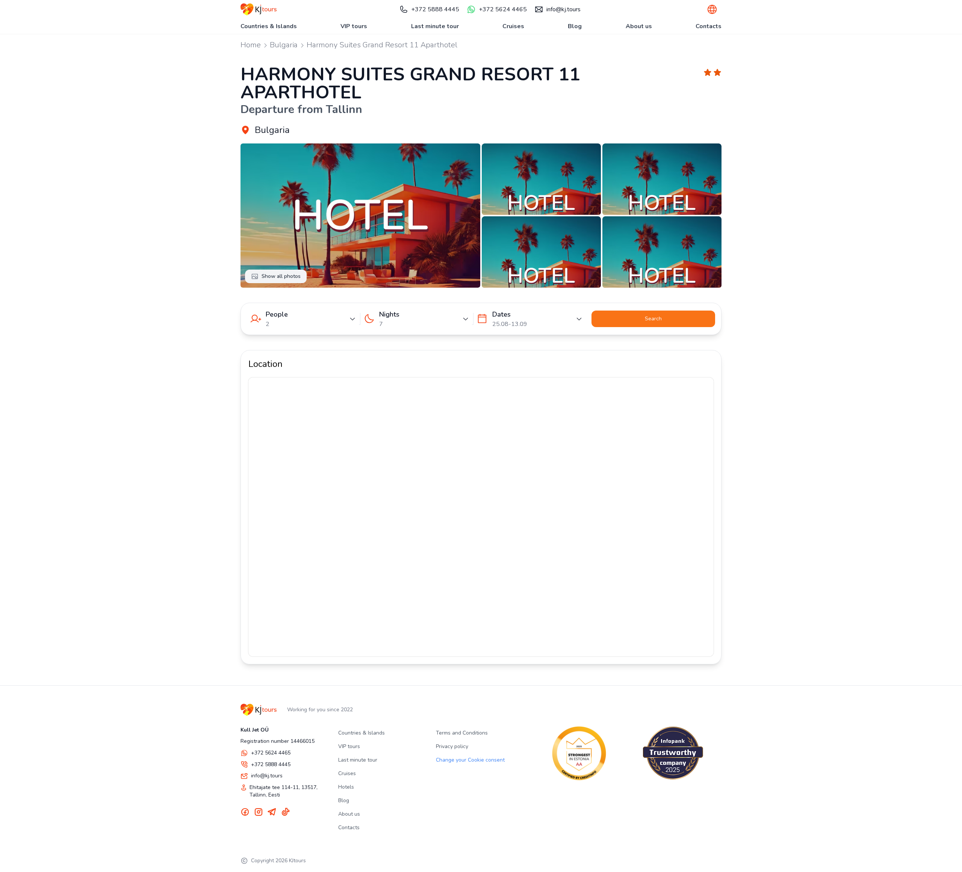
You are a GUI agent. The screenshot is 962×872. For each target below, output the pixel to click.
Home (250, 45)
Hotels (346, 787)
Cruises (513, 26)
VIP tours (353, 26)
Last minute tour (435, 26)
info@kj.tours (563, 9)
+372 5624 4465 (503, 9)
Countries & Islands (268, 26)
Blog (575, 26)
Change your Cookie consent (470, 759)
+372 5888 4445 (435, 9)
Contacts (709, 26)
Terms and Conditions (462, 732)
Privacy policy (452, 746)
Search (653, 318)
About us (639, 26)
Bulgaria (284, 45)
